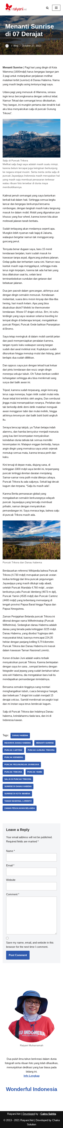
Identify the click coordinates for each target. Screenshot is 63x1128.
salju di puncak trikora (17, 779)
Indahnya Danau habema (17, 743)
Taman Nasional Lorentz (18, 801)
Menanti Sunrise (45, 743)
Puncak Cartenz (13, 750)
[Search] (47, 8)
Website (10, 879)
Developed (29, 1113)
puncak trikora (13, 772)
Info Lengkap (32, 1075)
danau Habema (20, 735)
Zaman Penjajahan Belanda (19, 808)
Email (10, 865)
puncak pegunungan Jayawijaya (21, 764)
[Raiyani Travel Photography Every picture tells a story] (16, 7)
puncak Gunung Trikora (41, 750)
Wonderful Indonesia (31, 1089)
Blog (15, 45)
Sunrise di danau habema (18, 786)
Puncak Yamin (34, 772)
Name (10, 850)
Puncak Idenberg (13, 757)
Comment (12, 894)
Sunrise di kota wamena (17, 794)
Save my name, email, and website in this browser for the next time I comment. (30, 944)
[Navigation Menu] (56, 8)
